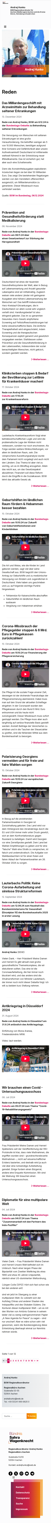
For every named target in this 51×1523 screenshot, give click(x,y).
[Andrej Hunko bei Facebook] (11, 1473)
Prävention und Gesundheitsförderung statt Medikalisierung (23, 216)
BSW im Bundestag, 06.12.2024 (27, 195)
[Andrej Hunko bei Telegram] (32, 1473)
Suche (19, 1503)
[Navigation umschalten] (5, 27)
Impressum (22, 1509)
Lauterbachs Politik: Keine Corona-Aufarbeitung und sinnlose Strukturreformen (22, 887)
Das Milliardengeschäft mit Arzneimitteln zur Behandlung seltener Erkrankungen (24, 107)
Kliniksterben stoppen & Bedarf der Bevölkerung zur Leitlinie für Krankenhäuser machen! (25, 377)
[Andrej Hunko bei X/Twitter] (16, 1473)
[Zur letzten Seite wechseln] (37, 1361)
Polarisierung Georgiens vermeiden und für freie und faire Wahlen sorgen (22, 761)
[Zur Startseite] (5, 2)
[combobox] (14, 1416)
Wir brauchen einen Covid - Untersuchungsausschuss (22, 1089)
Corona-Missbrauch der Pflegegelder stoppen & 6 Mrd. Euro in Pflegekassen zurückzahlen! (24, 632)
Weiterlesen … (41, 359)
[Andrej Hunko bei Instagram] (22, 1473)
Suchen (33, 1416)
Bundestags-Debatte (17, 125)
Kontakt (20, 1487)
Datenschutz (23, 1492)
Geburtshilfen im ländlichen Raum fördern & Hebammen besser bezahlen (22, 504)
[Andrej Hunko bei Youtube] (27, 1473)
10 (32, 1360)
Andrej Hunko (17, 7)
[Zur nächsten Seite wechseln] (35, 1361)
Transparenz (23, 1498)
